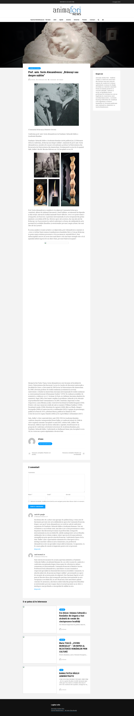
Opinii (61, 20)
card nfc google (39, 514)
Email (49, 494)
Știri (55, 20)
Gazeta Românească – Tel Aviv (40, 20)
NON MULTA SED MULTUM (67, 2)
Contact (92, 20)
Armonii (62, 609)
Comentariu (31, 472)
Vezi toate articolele (45, 443)
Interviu (76, 20)
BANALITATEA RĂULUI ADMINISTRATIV (69, 674)
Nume (30, 494)
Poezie (84, 20)
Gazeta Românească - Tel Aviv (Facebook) (64, 710)
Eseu (61, 670)
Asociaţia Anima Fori (57, 709)
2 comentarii (52, 79)
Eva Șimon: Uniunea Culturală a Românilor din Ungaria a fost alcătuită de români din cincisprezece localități (72, 617)
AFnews (33, 79)
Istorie (68, 20)
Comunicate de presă (34, 68)
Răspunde (37, 549)
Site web (68, 494)
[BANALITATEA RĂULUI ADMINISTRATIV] (40, 680)
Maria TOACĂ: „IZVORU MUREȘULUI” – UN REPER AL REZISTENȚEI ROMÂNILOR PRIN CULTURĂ (73, 647)
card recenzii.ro (39, 554)
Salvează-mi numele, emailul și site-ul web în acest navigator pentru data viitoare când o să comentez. (57, 501)
